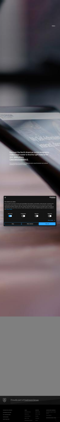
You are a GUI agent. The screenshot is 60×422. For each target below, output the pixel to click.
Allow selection (30, 223)
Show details (50, 220)
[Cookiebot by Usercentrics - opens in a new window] (50, 197)
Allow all (47, 223)
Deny (13, 223)
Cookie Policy (9, 209)
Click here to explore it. (19, 159)
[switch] (23, 216)
